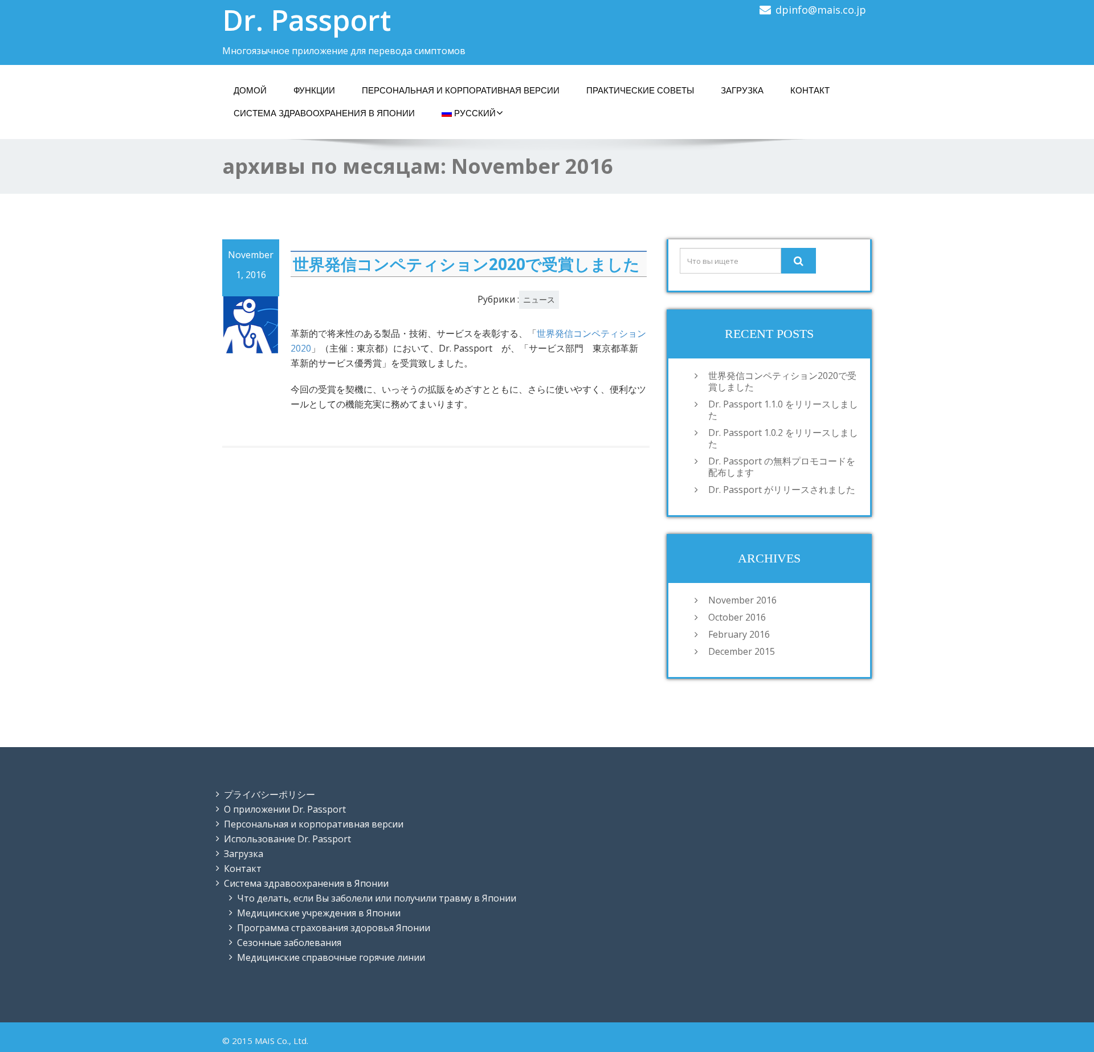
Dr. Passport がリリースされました (781, 489)
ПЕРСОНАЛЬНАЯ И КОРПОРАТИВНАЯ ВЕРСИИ (461, 90)
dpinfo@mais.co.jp (820, 10)
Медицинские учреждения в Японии (319, 913)
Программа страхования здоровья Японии (333, 927)
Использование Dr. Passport (287, 839)
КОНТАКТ (810, 90)
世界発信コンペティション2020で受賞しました (466, 264)
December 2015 (741, 651)
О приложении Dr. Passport (285, 809)
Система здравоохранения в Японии (324, 113)
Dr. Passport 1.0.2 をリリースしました (783, 438)
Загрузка (243, 853)
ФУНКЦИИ (314, 90)
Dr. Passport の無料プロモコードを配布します (781, 466)
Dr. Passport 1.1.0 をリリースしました (783, 409)
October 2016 (737, 617)
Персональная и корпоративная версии (313, 824)
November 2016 (742, 600)
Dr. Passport (306, 20)
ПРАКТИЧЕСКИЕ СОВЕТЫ (640, 90)
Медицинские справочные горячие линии (331, 957)
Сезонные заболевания (289, 942)
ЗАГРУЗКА (742, 90)
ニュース (539, 299)
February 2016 (739, 634)
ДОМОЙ (250, 90)
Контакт (243, 868)
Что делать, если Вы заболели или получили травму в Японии (376, 898)
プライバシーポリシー (269, 794)
